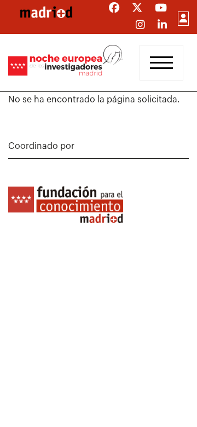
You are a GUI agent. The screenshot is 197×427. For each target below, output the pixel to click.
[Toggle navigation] (161, 62)
